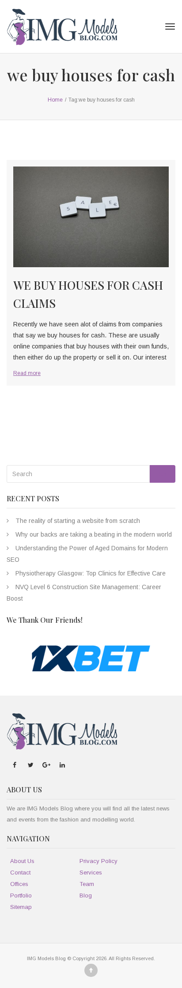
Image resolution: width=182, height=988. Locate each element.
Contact (20, 872)
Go (163, 474)
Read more (27, 373)
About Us (22, 861)
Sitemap (21, 907)
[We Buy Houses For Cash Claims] (91, 217)
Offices (19, 884)
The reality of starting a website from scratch (77, 520)
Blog (86, 895)
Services (91, 872)
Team (87, 884)
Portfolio (21, 895)
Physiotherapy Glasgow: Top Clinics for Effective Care (90, 573)
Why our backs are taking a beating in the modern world (93, 534)
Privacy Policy (99, 861)
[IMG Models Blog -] (62, 26)
